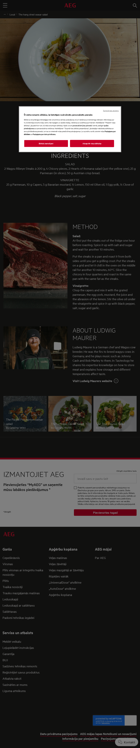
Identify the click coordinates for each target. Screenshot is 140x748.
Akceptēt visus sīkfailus (92, 143)
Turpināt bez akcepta (111, 110)
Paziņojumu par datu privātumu (44, 134)
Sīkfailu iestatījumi (46, 143)
